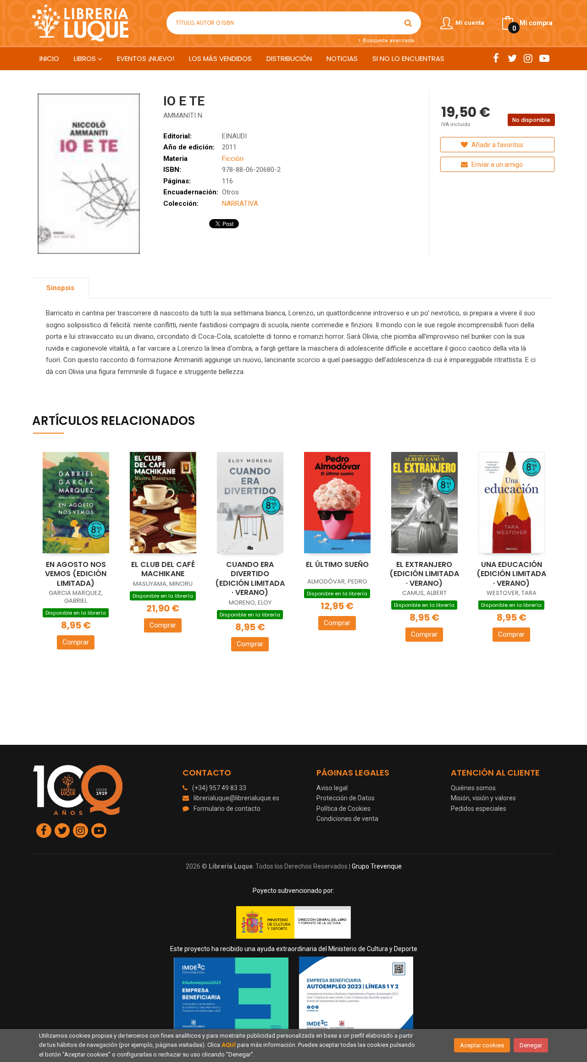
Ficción (233, 158)
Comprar (75, 642)
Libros (86, 58)
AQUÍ (229, 1044)
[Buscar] (408, 22)
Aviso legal (332, 788)
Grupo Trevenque (377, 866)
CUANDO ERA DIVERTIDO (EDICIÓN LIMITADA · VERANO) (250, 578)
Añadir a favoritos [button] (496, 145)
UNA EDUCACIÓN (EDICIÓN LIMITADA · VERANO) (511, 574)
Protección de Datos (345, 798)
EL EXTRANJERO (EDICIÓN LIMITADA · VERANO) (424, 574)
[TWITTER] (512, 58)
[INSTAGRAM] (528, 58)
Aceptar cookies (482, 1045)
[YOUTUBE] (544, 58)
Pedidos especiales (478, 808)
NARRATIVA (240, 203)
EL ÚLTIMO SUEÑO (337, 564)
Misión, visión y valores (483, 798)
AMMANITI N (182, 115)
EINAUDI (234, 136)
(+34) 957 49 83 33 (219, 788)
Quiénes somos (473, 788)
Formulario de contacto (227, 808)
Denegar (531, 1045)
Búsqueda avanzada (387, 40)
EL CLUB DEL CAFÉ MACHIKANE (163, 569)
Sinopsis (60, 288)
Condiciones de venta (347, 818)
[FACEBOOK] (496, 58)
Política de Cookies (343, 808)
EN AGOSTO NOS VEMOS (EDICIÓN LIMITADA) (75, 574)
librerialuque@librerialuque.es (236, 798)
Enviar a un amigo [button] (496, 164)
